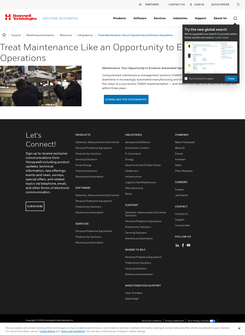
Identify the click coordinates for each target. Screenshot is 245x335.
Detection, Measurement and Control (97, 142)
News (178, 165)
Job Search (181, 195)
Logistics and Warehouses (140, 182)
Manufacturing (134, 187)
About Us (220, 18)
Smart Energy (83, 165)
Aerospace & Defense (137, 142)
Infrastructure (133, 176)
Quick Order (220, 4)
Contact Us (181, 213)
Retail (128, 193)
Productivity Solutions (88, 153)
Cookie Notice (47, 331)
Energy (129, 159)
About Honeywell (185, 142)
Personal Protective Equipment (94, 147)
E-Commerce (133, 153)
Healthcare (131, 170)
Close (231, 78)
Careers (179, 189)
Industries (180, 18)
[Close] (239, 328)
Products (119, 18)
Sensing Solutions (86, 159)
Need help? (132, 298)
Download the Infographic (126, 99)
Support (200, 18)
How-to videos (133, 292)
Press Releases (184, 170)
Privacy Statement (174, 320)
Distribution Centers (137, 147)
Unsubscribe (182, 225)
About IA (180, 147)
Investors (180, 159)
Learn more (221, 37)
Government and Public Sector (143, 165)
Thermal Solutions (86, 170)
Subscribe (35, 206)
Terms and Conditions (73, 331)
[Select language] (140, 4)
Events (179, 153)
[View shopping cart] (238, 4)
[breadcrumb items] (4, 35)
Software (139, 18)
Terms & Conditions (152, 320)
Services (160, 18)
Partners (152, 4)
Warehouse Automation (89, 176)
